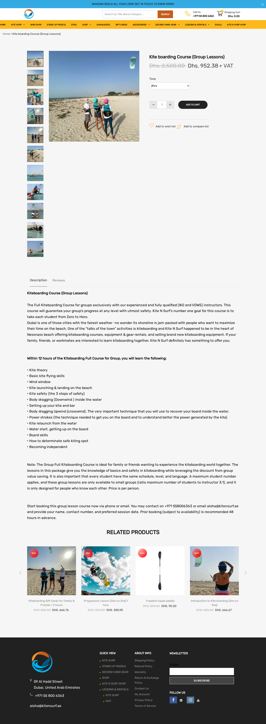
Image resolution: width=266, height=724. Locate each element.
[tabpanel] (94, 96)
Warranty (140, 672)
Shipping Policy (144, 660)
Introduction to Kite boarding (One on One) (214, 603)
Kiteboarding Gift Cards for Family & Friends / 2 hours (52, 603)
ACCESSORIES (140, 25)
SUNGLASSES (103, 25)
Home (6, 33)
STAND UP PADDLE (56, 25)
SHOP (105, 677)
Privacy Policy (144, 700)
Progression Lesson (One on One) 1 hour (106, 603)
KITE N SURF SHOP (236, 25)
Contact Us (142, 688)
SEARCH (165, 14)
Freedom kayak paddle (160, 600)
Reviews (58, 280)
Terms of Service (145, 706)
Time (152, 79)
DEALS (218, 25)
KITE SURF (16, 25)
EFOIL (74, 25)
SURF (85, 25)
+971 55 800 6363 (203, 16)
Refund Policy (143, 666)
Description (38, 280)
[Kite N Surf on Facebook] (173, 700)
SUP (108, 701)
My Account (142, 694)
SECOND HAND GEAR (165, 25)
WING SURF (36, 25)
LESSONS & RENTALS (195, 25)
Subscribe (202, 680)
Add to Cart (193, 104)
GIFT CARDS (121, 25)
